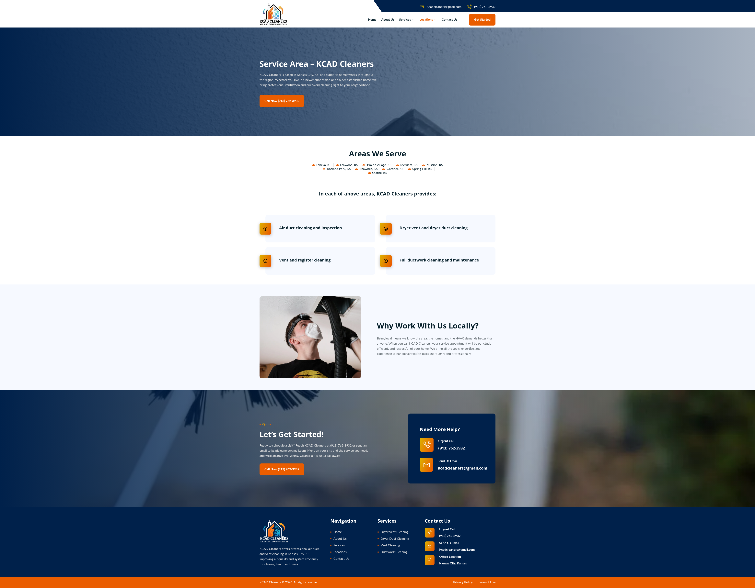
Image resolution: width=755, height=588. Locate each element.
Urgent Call (446, 441)
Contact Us (449, 19)
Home (372, 19)
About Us (387, 19)
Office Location (450, 556)
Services (405, 19)
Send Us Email (448, 461)
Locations (426, 19)
